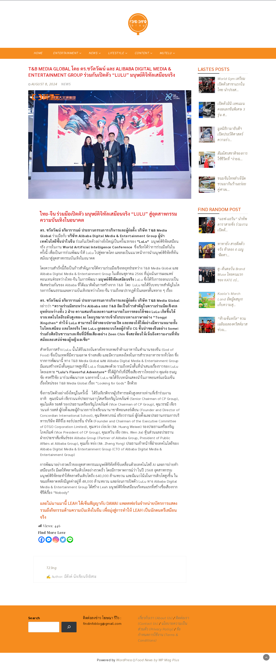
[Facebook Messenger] (48, 539)
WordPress (124, 660)
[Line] (70, 539)
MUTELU (166, 53)
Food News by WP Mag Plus (157, 660)
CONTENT (142, 53)
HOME (38, 53)
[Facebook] (41, 539)
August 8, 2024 (44, 84)
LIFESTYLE (116, 53)
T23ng (51, 567)
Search (34, 618)
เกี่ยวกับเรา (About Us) (155, 618)
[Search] (69, 627)
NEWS (93, 53)
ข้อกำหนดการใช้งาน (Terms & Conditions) (159, 634)
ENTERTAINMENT (65, 53)
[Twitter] (63, 539)
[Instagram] (56, 539)
